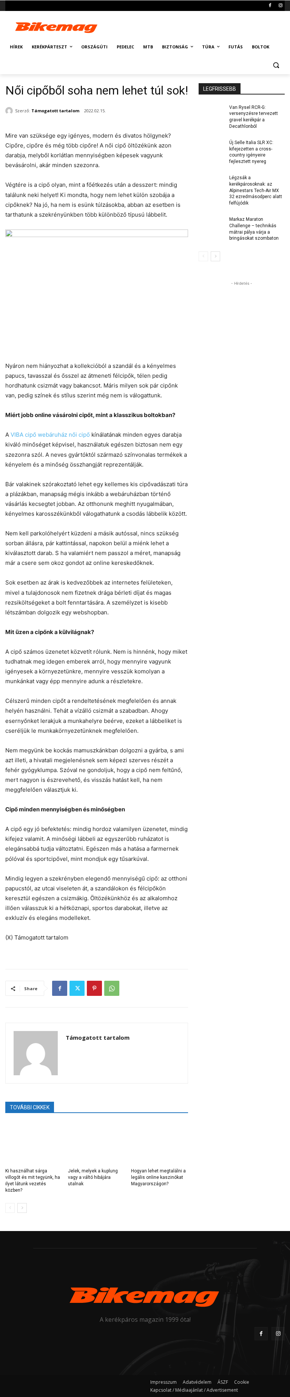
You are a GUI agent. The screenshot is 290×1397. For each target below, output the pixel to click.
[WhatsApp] (111, 988)
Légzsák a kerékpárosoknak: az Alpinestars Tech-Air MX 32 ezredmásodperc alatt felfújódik (255, 190)
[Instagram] (280, 6)
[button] (276, 65)
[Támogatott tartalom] (10, 111)
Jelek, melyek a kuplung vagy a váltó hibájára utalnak (93, 1177)
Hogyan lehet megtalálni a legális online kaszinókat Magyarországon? (158, 1177)
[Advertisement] (196, 25)
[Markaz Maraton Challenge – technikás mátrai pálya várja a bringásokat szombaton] (211, 225)
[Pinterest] (94, 988)
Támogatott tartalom (55, 110)
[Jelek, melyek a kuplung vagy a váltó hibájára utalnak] (96, 1143)
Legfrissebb (219, 89)
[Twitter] (77, 988)
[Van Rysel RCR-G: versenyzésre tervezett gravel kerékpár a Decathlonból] (211, 113)
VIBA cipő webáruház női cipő (50, 434)
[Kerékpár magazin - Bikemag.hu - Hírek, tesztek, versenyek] (56, 26)
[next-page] (22, 1208)
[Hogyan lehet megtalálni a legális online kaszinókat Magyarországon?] (159, 1143)
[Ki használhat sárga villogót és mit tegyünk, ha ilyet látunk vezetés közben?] (33, 1143)
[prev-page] (10, 1208)
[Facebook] (269, 6)
